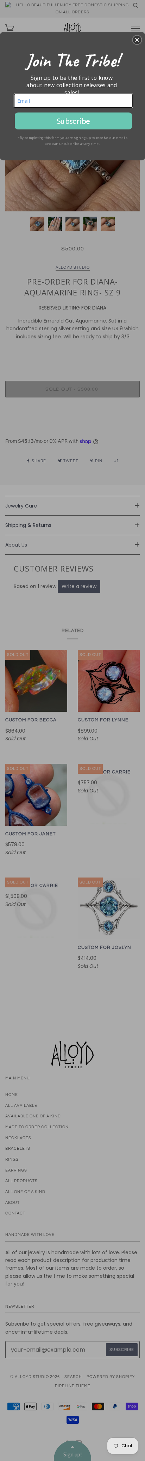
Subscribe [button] (73, 120)
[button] (137, 40)
